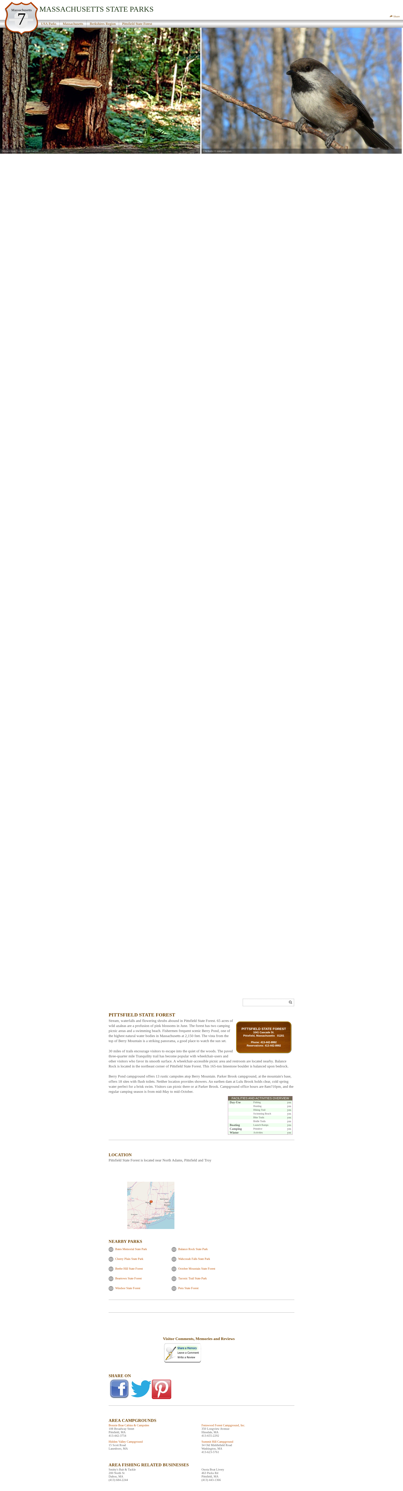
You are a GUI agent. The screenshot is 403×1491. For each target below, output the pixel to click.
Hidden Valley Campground (126, 1441)
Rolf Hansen (32, 151)
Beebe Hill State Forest (129, 1268)
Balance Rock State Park (193, 1249)
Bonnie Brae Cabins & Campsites (129, 1425)
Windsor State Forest (127, 1288)
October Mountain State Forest (196, 1268)
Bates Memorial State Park (131, 1249)
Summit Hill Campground (217, 1441)
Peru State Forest (188, 1288)
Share (396, 16)
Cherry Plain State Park (129, 1258)
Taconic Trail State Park (192, 1278)
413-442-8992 (269, 1042)
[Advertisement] (135, 1341)
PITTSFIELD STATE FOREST (263, 1029)
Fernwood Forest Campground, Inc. (223, 1425)
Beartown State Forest (128, 1278)
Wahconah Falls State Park (194, 1258)
